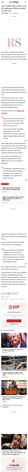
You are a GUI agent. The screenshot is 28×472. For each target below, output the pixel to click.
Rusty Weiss (5, 352)
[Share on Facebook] (8, 293)
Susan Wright (4, 13)
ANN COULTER (4, 299)
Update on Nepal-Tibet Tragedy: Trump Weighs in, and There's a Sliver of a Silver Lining (12, 374)
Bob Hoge (4, 401)
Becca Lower (5, 377)
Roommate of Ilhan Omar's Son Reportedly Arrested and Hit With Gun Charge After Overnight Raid (14, 452)
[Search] (25, 2)
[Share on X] (2, 293)
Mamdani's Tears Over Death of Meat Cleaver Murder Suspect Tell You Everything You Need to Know (14, 398)
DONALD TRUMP (14, 299)
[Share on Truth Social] (5, 293)
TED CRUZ (22, 299)
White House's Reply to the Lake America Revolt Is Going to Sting (13, 350)
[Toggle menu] (2, 2)
